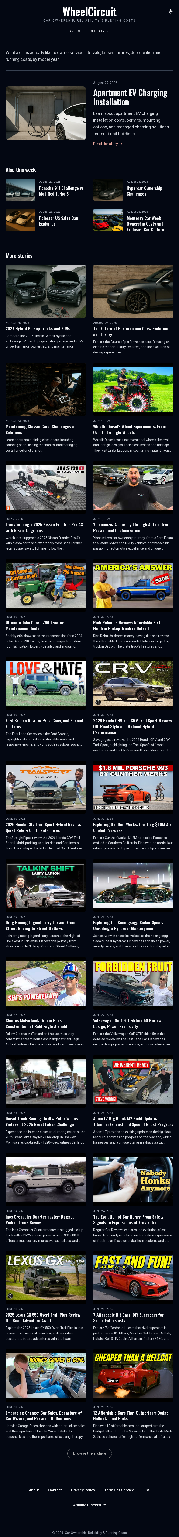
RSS (146, 1490)
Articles (77, 31)
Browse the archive (89, 1453)
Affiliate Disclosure (89, 1505)
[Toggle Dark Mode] (170, 11)
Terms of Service (119, 1490)
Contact (55, 1490)
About (34, 1490)
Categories (100, 31)
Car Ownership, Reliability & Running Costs (96, 1533)
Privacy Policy (83, 1490)
